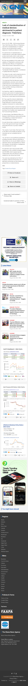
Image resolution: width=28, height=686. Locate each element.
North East (4, 534)
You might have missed (10, 509)
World (2, 588)
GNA (13, 35)
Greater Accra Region (10, 168)
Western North (5, 551)
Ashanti (3, 522)
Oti (2, 539)
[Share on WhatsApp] (10, 39)
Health (4, 22)
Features (3, 573)
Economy (12, 320)
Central (3, 528)
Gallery (3, 576)
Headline (12, 307)
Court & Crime (4, 561)
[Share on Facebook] (3, 39)
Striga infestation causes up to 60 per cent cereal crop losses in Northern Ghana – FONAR (14, 286)
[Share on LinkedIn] (14, 39)
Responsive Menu (25, 1)
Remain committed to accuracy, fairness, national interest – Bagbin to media (18, 298)
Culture (3, 563)
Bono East (3, 526)
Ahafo (2, 520)
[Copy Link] (18, 39)
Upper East (4, 543)
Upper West (4, 545)
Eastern (3, 530)
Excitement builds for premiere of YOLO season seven (14, 201)
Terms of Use (4, 598)
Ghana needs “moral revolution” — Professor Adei (12, 195)
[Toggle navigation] (3, 16)
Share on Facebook (14, 173)
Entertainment (4, 569)
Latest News (6, 266)
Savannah (3, 541)
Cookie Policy (4, 600)
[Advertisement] (14, 221)
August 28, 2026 (14, 278)
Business (3, 559)
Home (2, 590)
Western (3, 549)
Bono (2, 524)
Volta (2, 547)
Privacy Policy (4, 602)
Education (3, 567)
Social (4, 282)
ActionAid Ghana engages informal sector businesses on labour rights (18, 337)
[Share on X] (7, 39)
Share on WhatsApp (15, 182)
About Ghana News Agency (8, 635)
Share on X (15, 177)
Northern (3, 536)
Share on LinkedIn (15, 186)
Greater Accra (4, 532)
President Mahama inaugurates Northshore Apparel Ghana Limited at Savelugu (17, 311)
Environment (4, 571)
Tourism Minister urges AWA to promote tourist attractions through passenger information (17, 324)
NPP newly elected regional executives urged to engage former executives (17, 273)
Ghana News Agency (18, 676)
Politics (12, 269)
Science (3, 582)
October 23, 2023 (6, 35)
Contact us (4, 680)
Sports (3, 586)
